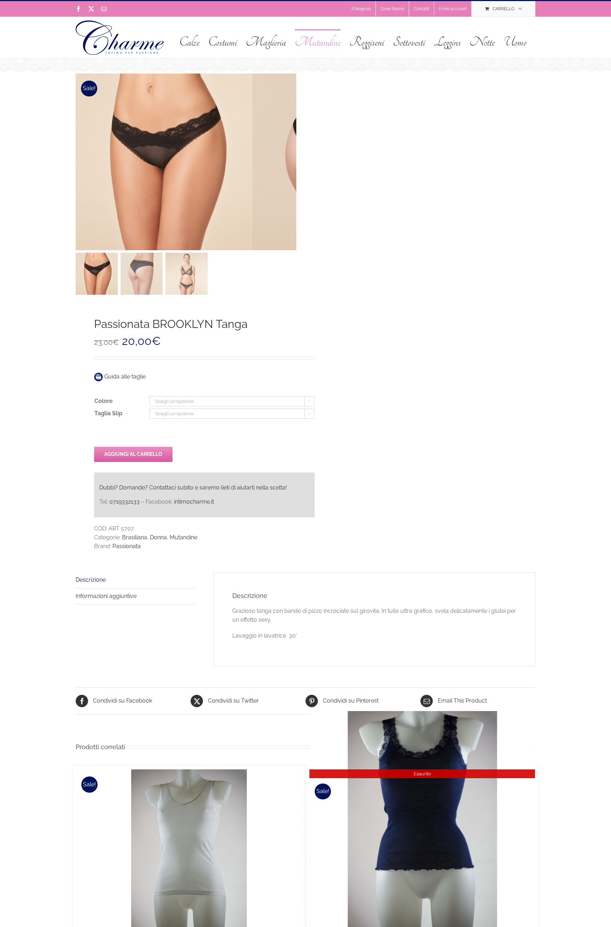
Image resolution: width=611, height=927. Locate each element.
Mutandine (183, 537)
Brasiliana (134, 537)
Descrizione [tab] (91, 579)
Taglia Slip (108, 413)
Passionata (126, 546)
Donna (158, 537)
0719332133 (124, 501)
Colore (103, 401)
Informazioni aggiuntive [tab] (106, 596)
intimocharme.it (194, 501)
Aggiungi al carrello (133, 454)
